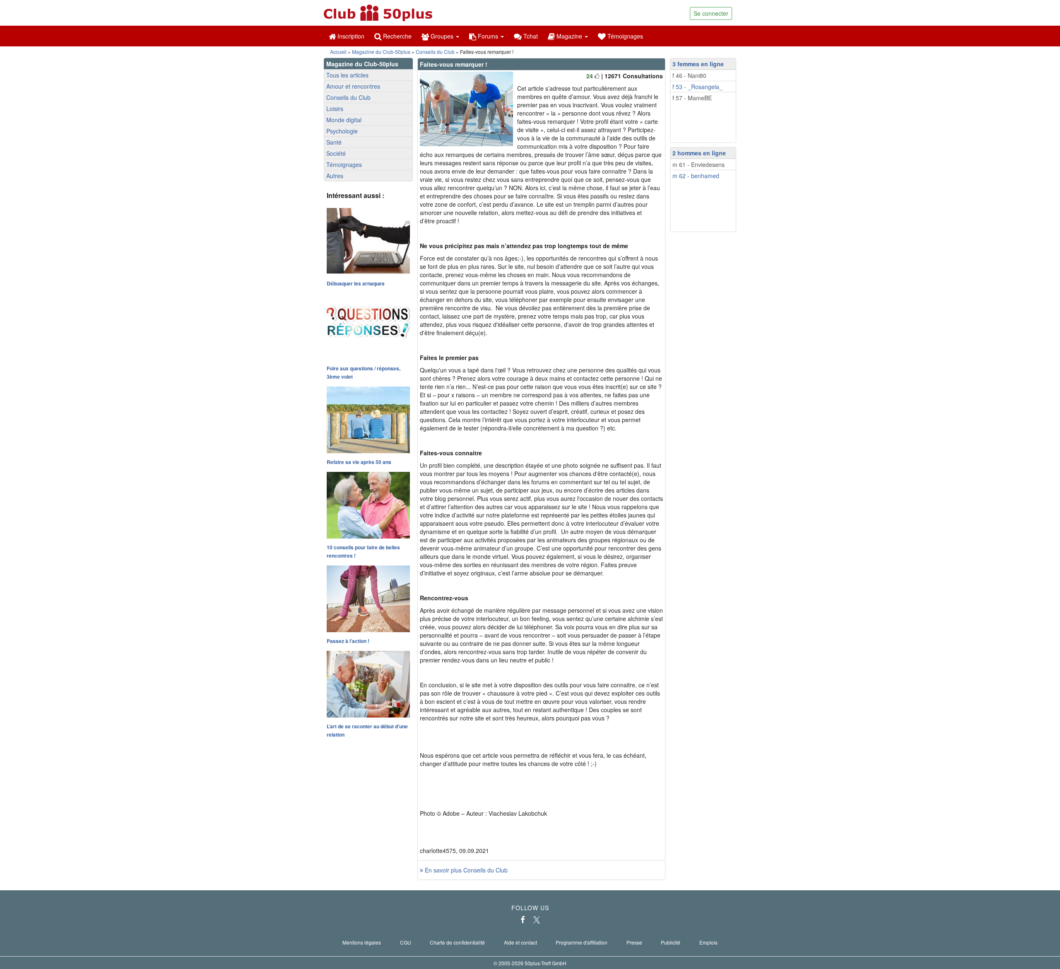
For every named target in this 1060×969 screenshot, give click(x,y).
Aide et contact (520, 942)
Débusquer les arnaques (356, 283)
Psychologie (342, 131)
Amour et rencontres (353, 86)
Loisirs (334, 108)
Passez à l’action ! (348, 641)
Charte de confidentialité (457, 942)
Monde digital (343, 120)
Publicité (670, 942)
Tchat (530, 36)
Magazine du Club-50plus (381, 51)
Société (336, 153)
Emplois (708, 942)
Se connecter (711, 13)
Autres (334, 176)
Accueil (338, 51)
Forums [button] (488, 36)
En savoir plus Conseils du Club (465, 870)
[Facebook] (522, 919)
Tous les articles (347, 75)
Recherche (396, 36)
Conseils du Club (435, 51)
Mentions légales (361, 942)
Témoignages (624, 36)
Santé (334, 142)
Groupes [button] (442, 36)
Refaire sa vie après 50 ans (359, 462)
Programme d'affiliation (581, 942)
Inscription (350, 36)
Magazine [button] (569, 36)
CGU (405, 942)
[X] (536, 919)
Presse (634, 942)
